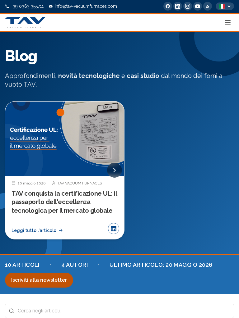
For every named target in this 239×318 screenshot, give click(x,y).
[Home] (25, 22)
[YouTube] (197, 6)
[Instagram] (187, 6)
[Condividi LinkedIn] (113, 228)
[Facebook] (167, 6)
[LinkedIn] (177, 6)
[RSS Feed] (207, 6)
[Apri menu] (228, 22)
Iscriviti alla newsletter (39, 280)
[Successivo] (114, 170)
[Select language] (225, 6)
